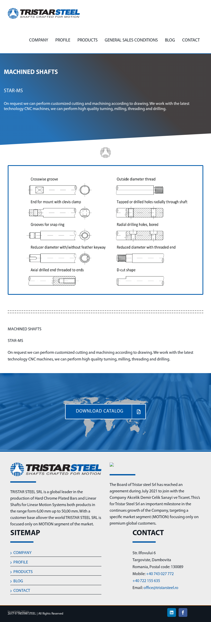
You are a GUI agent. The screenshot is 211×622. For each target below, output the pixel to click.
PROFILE (20, 562)
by (18, 611)
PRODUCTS (23, 572)
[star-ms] (105, 168)
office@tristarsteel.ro (161, 588)
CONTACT (21, 591)
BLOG (18, 581)
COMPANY (22, 553)
